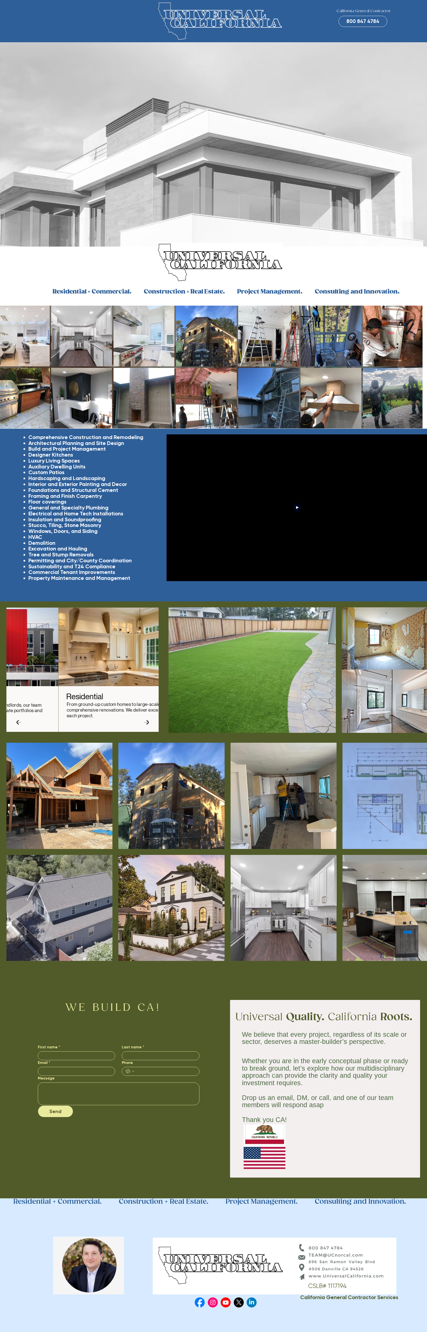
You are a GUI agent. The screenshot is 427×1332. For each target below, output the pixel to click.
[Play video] (297, 508)
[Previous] (18, 722)
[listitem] (252, 670)
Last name (133, 1047)
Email (44, 1062)
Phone (127, 1062)
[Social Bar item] (200, 1302)
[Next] (146, 722)
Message (46, 1078)
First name (49, 1047)
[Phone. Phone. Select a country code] (130, 1071)
